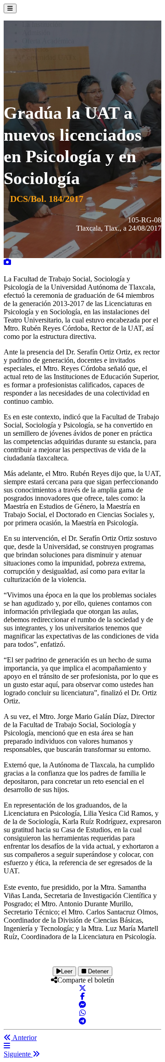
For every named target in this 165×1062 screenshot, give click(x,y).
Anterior (24, 1037)
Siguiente (18, 1054)
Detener (97, 971)
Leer (66, 971)
